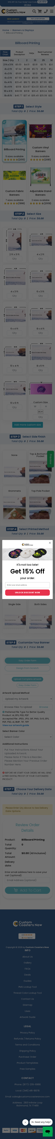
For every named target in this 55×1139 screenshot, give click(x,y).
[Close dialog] (50, 543)
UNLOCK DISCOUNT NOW (27, 592)
